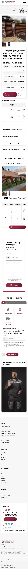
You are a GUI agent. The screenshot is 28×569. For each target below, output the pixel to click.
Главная (2, 6)
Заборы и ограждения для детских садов (15, 8)
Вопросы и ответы (5, 495)
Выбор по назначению (8, 7)
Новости (3, 473)
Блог (2, 471)
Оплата (3, 454)
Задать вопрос (20, 94)
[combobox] (8, 257)
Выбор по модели (5, 426)
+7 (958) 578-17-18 (13, 249)
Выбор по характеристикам (8, 433)
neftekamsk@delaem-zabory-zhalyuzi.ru (12, 526)
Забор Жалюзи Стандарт (12, 163)
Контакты (3, 480)
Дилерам (3, 457)
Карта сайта (4, 483)
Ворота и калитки (5, 440)
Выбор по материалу (6, 431)
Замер (2, 461)
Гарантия (3, 459)
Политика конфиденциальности (9, 562)
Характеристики (13, 198)
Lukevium (12, 560)
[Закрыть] (25, 566)
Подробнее (12, 567)
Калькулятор (4, 497)
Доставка (3, 452)
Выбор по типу (4, 438)
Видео (2, 476)
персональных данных (18, 342)
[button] (2, 158)
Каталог (3, 423)
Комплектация (22, 198)
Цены (6, 198)
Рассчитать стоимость (8, 94)
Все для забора (5, 442)
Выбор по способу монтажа (8, 435)
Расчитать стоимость (18, 227)
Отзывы (3, 478)
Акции (2, 492)
